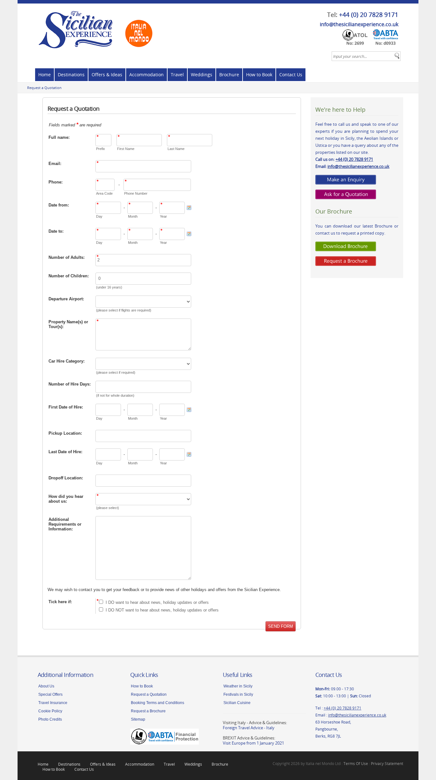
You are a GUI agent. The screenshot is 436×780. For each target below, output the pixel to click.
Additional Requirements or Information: (65, 524)
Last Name (176, 149)
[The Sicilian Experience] (97, 27)
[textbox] (366, 56)
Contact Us (290, 74)
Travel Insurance (52, 703)
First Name (125, 149)
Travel (177, 74)
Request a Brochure (148, 711)
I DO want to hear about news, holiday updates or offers (157, 602)
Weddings (201, 74)
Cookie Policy (50, 711)
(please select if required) (115, 372)
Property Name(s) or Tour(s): (68, 324)
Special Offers (50, 694)
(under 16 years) (109, 287)
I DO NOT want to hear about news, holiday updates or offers (162, 610)
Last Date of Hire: (65, 451)
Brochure (229, 74)
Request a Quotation (44, 87)
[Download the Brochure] (345, 246)
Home (44, 74)
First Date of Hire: (66, 407)
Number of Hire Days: (70, 384)
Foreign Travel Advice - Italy (248, 728)
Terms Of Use (355, 763)
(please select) (107, 508)
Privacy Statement (387, 763)
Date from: (59, 205)
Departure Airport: (66, 298)
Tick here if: (60, 601)
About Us (46, 686)
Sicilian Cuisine (237, 703)
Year (163, 216)
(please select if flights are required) (123, 310)
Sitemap (138, 719)
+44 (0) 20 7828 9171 (368, 15)
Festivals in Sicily (238, 694)
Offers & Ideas (107, 74)
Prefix (100, 149)
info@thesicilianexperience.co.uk (359, 24)
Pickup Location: (65, 433)
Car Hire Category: (67, 361)
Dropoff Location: (66, 478)
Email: (55, 163)
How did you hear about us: (66, 499)
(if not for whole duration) (115, 395)
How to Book (259, 74)
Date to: (56, 231)
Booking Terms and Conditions (157, 703)
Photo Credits (50, 719)
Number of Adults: (67, 257)
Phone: (56, 182)
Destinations (71, 74)
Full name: (59, 137)
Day (99, 216)
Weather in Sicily (237, 686)
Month (133, 216)
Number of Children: (69, 276)
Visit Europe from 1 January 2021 (253, 743)
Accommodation (146, 74)
